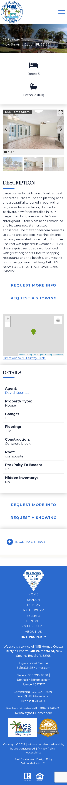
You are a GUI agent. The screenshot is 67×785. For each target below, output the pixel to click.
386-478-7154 (38, 663)
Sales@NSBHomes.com (33, 667)
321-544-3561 (28, 708)
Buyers (33, 605)
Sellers (34, 615)
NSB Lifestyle (33, 626)
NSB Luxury (33, 610)
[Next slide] (61, 129)
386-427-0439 (42, 692)
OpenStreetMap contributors (51, 354)
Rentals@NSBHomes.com (33, 713)
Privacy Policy (46, 748)
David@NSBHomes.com (33, 696)
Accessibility (33, 752)
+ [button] (8, 318)
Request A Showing (34, 298)
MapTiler (32, 354)
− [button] (8, 324)
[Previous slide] (6, 129)
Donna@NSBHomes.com (33, 679)
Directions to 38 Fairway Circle (24, 358)
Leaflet (22, 354)
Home (33, 594)
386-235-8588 (38, 675)
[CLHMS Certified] (48, 736)
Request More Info (33, 285)
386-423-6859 (49, 708)
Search (33, 600)
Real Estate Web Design (30, 759)
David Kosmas (17, 392)
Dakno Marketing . (33, 763)
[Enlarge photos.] (60, 112)
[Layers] (58, 320)
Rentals (33, 621)
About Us (33, 631)
